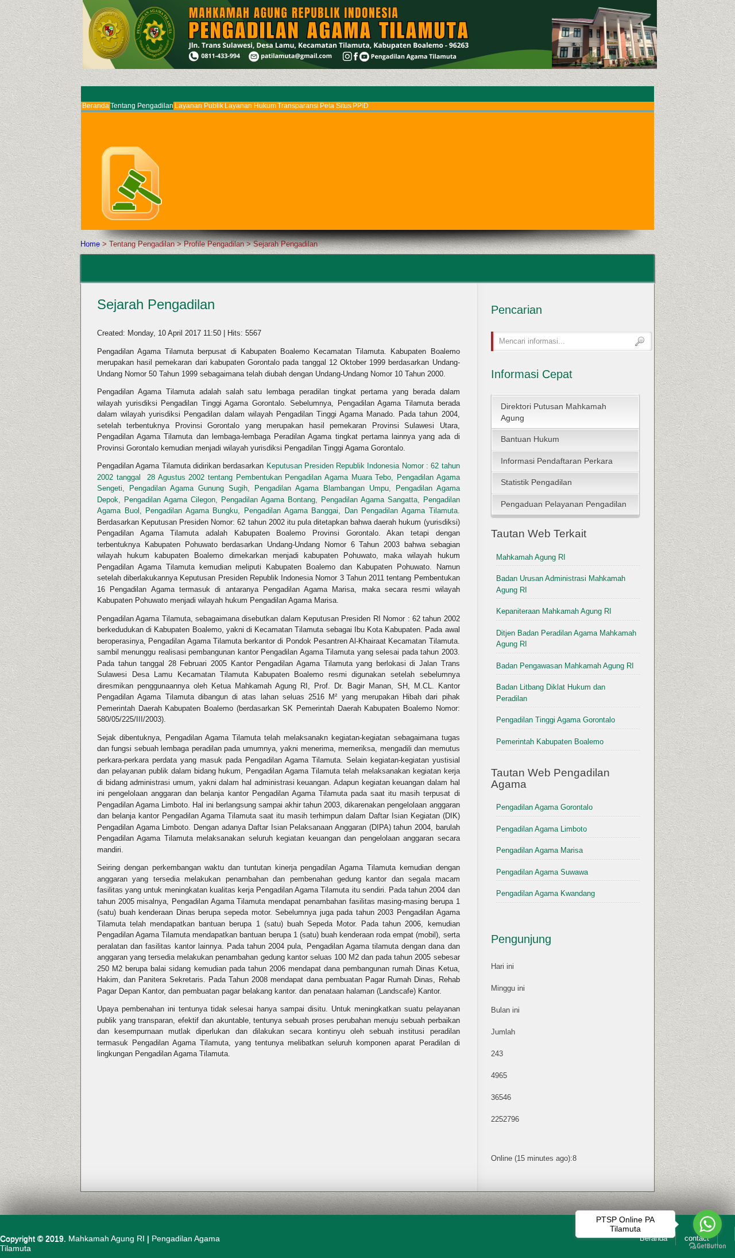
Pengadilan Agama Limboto (541, 829)
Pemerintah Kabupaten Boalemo (550, 741)
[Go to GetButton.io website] (707, 1246)
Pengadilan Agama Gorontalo (544, 807)
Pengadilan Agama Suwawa (542, 872)
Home (90, 244)
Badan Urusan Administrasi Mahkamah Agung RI (560, 584)
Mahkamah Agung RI (531, 557)
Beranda (95, 106)
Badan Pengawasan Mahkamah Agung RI (565, 665)
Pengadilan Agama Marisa (539, 850)
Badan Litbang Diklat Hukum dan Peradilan (550, 693)
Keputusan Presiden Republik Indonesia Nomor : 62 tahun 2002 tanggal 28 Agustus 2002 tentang (278, 488)
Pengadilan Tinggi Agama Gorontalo (555, 719)
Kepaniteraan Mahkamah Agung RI (554, 611)
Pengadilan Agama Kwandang (545, 893)
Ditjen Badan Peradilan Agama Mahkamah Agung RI (566, 639)
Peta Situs (335, 106)
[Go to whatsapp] (707, 1224)
